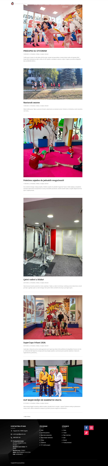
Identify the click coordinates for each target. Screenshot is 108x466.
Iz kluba (37, 54)
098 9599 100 (16, 437)
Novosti (86, 5)
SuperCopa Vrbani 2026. (34, 342)
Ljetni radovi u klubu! (33, 279)
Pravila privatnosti (67, 442)
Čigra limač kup (74, 5)
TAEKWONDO (54, 5)
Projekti (63, 5)
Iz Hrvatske (32, 54)
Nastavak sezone (31, 102)
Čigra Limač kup (67, 435)
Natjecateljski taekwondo (47, 437)
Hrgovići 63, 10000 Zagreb (20, 431)
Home (36, 5)
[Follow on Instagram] (91, 428)
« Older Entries (26, 416)
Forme (42, 440)
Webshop (65, 7)
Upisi (81, 5)
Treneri (46, 5)
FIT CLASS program (45, 445)
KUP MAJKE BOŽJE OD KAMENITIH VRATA (42, 400)
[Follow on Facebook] (86, 428)
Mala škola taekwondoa (46, 435)
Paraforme (43, 442)
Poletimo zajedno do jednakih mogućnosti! (43, 180)
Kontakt (93, 5)
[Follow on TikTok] (86, 433)
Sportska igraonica (45, 432)
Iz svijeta (42, 54)
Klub (40, 5)
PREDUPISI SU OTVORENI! (35, 51)
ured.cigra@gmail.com (19, 434)
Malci (42, 430)
